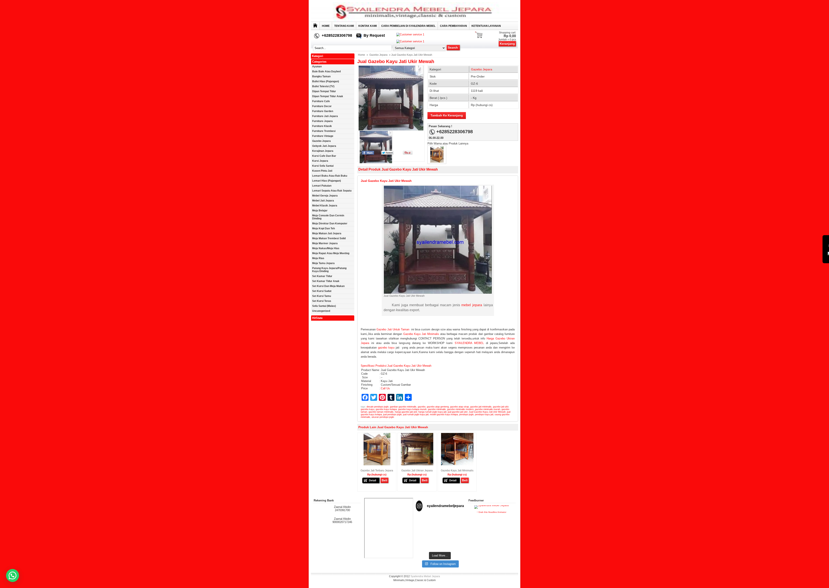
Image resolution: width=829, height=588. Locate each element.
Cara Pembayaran (453, 25)
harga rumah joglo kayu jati (432, 411)
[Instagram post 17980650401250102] (456, 523)
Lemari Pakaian (321, 185)
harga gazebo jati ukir (406, 411)
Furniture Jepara (322, 121)
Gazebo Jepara (378, 54)
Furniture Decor (322, 106)
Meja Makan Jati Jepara (326, 233)
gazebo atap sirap (459, 406)
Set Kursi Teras (321, 301)
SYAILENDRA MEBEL (469, 343)
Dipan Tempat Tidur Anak (327, 96)
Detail (372, 480)
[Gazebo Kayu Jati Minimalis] (457, 464)
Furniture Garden (322, 111)
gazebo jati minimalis (481, 406)
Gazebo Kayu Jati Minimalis (421, 334)
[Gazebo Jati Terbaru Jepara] (437, 161)
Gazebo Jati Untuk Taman (393, 329)
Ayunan (317, 66)
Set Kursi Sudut (321, 291)
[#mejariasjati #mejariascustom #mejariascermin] (423, 538)
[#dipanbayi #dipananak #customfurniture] (423, 523)
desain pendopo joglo (378, 406)
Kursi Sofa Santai (323, 165)
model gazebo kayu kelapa (444, 414)
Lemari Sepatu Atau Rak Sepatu (331, 190)
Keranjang (507, 43)
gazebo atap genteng (438, 406)
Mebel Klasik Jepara (324, 205)
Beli (384, 480)
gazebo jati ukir (500, 406)
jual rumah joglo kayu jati (416, 414)
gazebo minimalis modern (460, 409)
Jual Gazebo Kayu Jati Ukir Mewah (395, 61)
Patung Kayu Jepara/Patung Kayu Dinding (329, 270)
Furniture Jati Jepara (325, 116)
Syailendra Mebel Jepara (425, 576)
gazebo (422, 406)
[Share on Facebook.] (368, 153)
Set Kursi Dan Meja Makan (328, 286)
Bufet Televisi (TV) (323, 86)
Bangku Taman (321, 76)
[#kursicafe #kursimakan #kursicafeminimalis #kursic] (456, 540)
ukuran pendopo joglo (383, 417)
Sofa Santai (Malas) (324, 305)
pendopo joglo (466, 414)
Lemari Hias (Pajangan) (326, 180)
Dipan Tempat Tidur (324, 91)
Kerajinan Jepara (322, 150)
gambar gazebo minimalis (403, 406)
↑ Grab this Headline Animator (491, 512)
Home (326, 25)
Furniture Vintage (322, 136)
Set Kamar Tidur (322, 276)
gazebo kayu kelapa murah (412, 409)
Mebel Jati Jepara (323, 200)
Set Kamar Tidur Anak (325, 281)
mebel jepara (471, 305)
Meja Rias (318, 258)
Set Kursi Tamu (321, 296)
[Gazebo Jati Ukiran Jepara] (417, 464)
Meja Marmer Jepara (325, 243)
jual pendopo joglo (392, 414)
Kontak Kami (367, 25)
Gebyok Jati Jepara (324, 145)
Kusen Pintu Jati (322, 170)
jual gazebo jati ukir (457, 411)
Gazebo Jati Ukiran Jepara (417, 470)
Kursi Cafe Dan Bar (324, 155)
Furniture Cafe (321, 101)
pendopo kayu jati (484, 414)
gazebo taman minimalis (381, 411)
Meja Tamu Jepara (323, 263)
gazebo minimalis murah (487, 409)
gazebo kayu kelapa (386, 409)
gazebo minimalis (437, 409)
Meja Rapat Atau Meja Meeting (330, 253)
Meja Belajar (319, 210)
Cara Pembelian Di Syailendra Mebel (408, 25)
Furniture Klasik (322, 126)
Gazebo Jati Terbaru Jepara (377, 470)
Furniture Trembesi (323, 131)
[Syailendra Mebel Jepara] (414, 20)
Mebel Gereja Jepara (325, 195)
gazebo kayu (386, 347)
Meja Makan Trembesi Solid (329, 238)
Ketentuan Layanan (486, 25)
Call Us (385, 388)
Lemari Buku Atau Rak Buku (329, 175)
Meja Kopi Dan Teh (323, 228)
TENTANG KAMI (344, 25)
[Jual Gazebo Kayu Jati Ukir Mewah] (391, 98)
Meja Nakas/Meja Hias (325, 248)
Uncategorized (321, 310)
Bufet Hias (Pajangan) (325, 81)
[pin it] (407, 153)
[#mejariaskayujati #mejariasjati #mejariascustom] (440, 538)
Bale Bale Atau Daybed (326, 71)
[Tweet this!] (387, 153)
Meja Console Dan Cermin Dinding (328, 217)
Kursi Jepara (320, 160)
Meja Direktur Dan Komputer (329, 223)
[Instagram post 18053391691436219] (440, 523)
